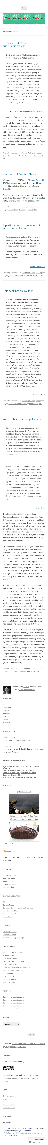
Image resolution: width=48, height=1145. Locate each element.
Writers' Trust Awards (11, 982)
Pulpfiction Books (9, 884)
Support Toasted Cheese (12, 746)
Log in (5, 1099)
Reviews (28, 156)
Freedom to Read (9, 934)
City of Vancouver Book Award (14, 961)
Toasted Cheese (35, 180)
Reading (39, 272)
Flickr (5, 704)
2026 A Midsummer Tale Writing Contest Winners (21, 767)
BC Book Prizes (8, 955)
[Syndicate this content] (4, 851)
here (38, 201)
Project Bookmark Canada (12, 914)
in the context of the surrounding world (15, 44)
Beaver (26, 687)
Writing (30, 153)
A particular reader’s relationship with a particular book (22, 226)
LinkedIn (6, 710)
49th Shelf (6, 902)
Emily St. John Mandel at (28, 111)
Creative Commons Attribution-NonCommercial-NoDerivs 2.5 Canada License (21, 1078)
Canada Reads (8, 905)
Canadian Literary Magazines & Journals (18, 908)
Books (5, 156)
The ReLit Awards (9, 979)
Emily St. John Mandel (16, 156)
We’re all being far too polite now (22, 419)
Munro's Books (8, 881)
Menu (24, 8)
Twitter (5, 719)
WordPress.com (9, 1108)
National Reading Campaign (13, 937)
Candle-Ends (13, 210)
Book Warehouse (9, 875)
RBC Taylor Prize (9, 973)
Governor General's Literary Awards (16, 967)
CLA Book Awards (9, 964)
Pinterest (6, 713)
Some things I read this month (14, 997)
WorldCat (6, 722)
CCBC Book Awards (10, 958)
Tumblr (5, 716)
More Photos (8, 843)
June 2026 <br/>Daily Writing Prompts (19, 772)
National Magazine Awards (13, 970)
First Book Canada (9, 932)
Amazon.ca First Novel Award (13, 952)
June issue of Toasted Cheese (20, 174)
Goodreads (7, 707)
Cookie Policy (12, 1135)
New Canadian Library (11, 911)
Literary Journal (8, 740)
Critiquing (25, 272)
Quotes (24, 153)
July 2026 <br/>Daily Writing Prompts (19, 770)
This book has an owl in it (18, 291)
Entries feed (7, 1102)
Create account (8, 1096)
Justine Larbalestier (37, 266)
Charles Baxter (39, 395)
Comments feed (9, 1105)
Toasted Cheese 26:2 (12, 775)
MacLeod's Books (9, 878)
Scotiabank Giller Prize (11, 976)
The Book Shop (8, 887)
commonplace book (27, 690)
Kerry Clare (40, 508)
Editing (24, 207)
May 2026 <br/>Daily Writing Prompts (19, 777)
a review (17, 195)
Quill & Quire (7, 917)
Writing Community (23, 740)
